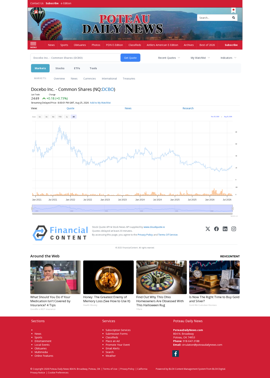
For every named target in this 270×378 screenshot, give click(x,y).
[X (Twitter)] (208, 233)
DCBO (108, 89)
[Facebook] (216, 233)
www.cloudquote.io (154, 227)
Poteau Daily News (59, 368)
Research (188, 108)
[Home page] (135, 18)
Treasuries (129, 78)
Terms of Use (110, 368)
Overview (59, 78)
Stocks (59, 68)
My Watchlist (198, 57)
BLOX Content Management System (187, 368)
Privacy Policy (145, 234)
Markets (40, 68)
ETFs (77, 68)
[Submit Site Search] (233, 18)
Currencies (89, 78)
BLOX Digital (218, 368)
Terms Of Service (168, 234)
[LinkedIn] (225, 233)
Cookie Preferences (58, 372)
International (109, 78)
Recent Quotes (167, 57)
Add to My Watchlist (100, 102)
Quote (70, 108)
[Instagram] (233, 233)
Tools (93, 68)
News (74, 78)
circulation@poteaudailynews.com (202, 344)
